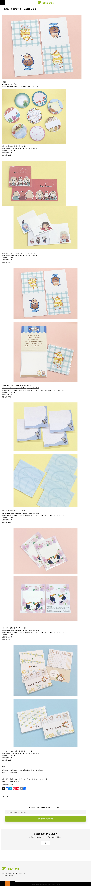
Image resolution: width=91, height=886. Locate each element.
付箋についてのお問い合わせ (10, 772)
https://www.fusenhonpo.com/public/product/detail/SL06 (20, 630)
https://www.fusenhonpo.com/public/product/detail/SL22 (20, 255)
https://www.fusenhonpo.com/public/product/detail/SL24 (20, 753)
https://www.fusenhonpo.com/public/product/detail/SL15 (20, 513)
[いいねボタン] (45, 843)
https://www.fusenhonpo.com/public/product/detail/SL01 (20, 388)
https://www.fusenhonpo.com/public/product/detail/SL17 (20, 148)
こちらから (15, 781)
